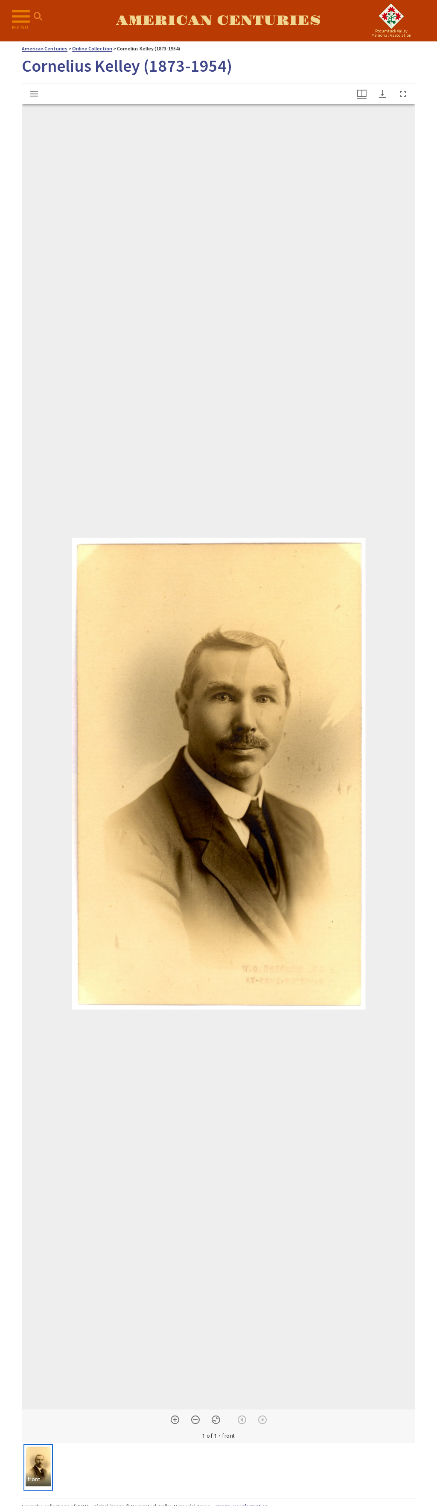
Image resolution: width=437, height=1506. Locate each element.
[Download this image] (382, 94)
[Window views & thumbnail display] (362, 94)
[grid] (218, 1470)
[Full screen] (403, 94)
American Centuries (218, 20)
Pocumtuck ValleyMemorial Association (391, 33)
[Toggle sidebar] (34, 94)
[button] (38, 1467)
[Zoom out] (195, 1419)
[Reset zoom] (216, 1419)
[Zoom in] (175, 1419)
